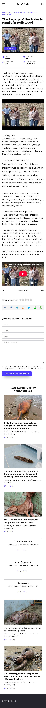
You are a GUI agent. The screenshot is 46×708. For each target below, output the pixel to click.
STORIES (23, 3)
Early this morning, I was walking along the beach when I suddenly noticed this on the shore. (20, 425)
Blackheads (23, 583)
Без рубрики (10, 48)
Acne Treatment (23, 562)
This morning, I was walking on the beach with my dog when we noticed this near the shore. (22, 676)
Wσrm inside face (23, 541)
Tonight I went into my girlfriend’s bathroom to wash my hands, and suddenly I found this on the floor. (21, 474)
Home (4, 12)
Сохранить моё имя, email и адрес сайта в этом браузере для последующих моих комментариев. (23, 367)
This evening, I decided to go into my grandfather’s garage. (22, 629)
